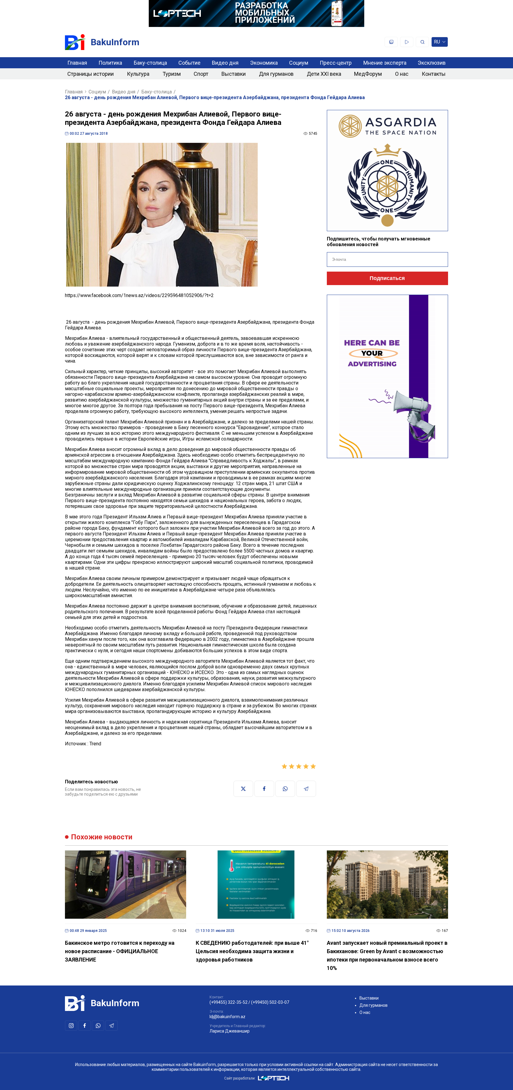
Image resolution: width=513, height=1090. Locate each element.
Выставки (233, 74)
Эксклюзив (432, 63)
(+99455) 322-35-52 (229, 1002)
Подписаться (387, 278)
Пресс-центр (336, 63)
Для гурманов (276, 74)
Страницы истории (90, 74)
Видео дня (225, 63)
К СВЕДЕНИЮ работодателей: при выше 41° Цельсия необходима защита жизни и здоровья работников (252, 951)
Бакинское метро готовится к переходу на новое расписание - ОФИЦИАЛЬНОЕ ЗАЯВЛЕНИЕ (119, 951)
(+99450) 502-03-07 (270, 1002)
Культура (138, 74)
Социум (298, 63)
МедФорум (368, 74)
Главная (77, 63)
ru (437, 43)
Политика (110, 63)
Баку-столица (150, 63)
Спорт (201, 74)
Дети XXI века (324, 74)
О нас (402, 74)
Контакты (434, 74)
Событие (189, 63)
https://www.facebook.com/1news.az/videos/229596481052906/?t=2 (139, 295)
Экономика (264, 63)
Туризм (172, 74)
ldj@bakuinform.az (227, 1016)
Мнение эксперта (384, 63)
